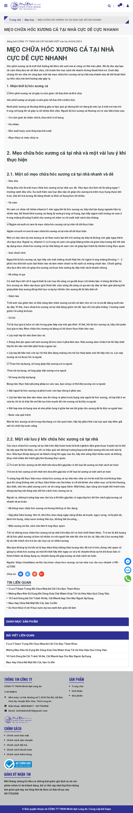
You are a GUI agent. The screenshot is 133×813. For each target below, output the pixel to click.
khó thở (45, 515)
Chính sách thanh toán (19, 749)
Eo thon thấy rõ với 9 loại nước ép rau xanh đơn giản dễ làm (42, 607)
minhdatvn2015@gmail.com (32, 710)
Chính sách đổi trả (17, 745)
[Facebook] (127, 561)
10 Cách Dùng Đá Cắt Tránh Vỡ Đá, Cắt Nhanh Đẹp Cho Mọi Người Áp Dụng (51, 598)
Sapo (108, 809)
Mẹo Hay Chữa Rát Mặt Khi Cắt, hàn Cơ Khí (32, 603)
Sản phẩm (77, 695)
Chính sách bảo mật (18, 735)
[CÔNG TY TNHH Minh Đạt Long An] (25, 6)
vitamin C (42, 209)
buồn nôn (91, 353)
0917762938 (42, 706)
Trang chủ (77, 686)
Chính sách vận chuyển (20, 740)
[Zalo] (127, 570)
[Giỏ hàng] (118, 6)
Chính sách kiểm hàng (19, 754)
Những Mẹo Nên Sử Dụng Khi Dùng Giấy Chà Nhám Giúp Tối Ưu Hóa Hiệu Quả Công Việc (58, 593)
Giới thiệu (77, 691)
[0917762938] (127, 578)
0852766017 (27, 706)
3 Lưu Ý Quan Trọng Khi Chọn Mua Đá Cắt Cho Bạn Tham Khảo (44, 588)
